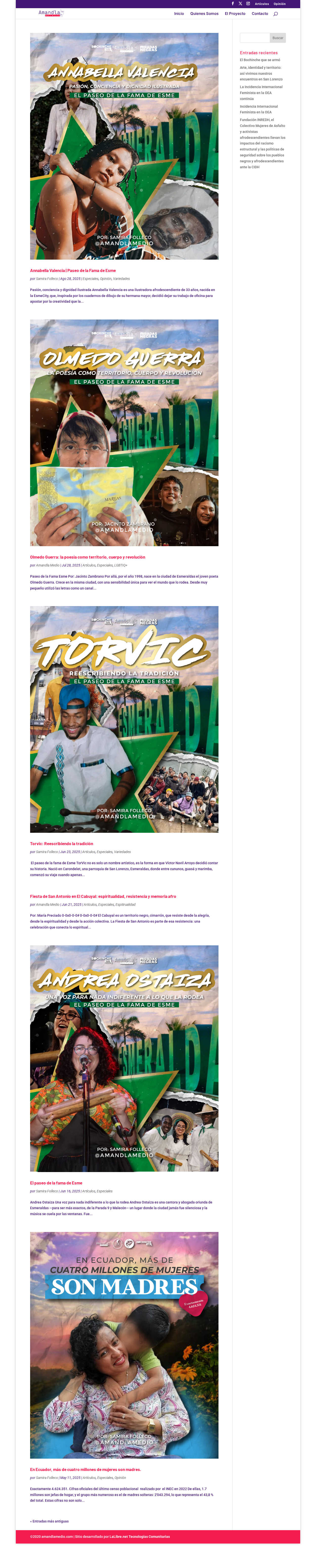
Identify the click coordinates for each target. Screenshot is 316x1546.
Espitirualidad (126, 905)
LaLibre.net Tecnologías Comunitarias (140, 1537)
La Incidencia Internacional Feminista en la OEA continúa (261, 93)
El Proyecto (235, 14)
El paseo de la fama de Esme (56, 1182)
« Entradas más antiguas (49, 1521)
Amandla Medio (47, 565)
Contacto (260, 14)
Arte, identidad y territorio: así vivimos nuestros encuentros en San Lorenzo (261, 73)
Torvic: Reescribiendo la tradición (61, 843)
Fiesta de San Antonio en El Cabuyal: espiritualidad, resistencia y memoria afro (103, 896)
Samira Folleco (47, 279)
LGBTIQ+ (120, 565)
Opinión (280, 4)
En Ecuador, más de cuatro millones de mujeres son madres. (85, 1469)
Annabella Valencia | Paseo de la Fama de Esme (73, 270)
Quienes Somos (204, 14)
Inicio (179, 14)
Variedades (121, 279)
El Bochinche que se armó (260, 60)
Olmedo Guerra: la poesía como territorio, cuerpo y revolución (87, 556)
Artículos (262, 4)
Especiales (91, 279)
